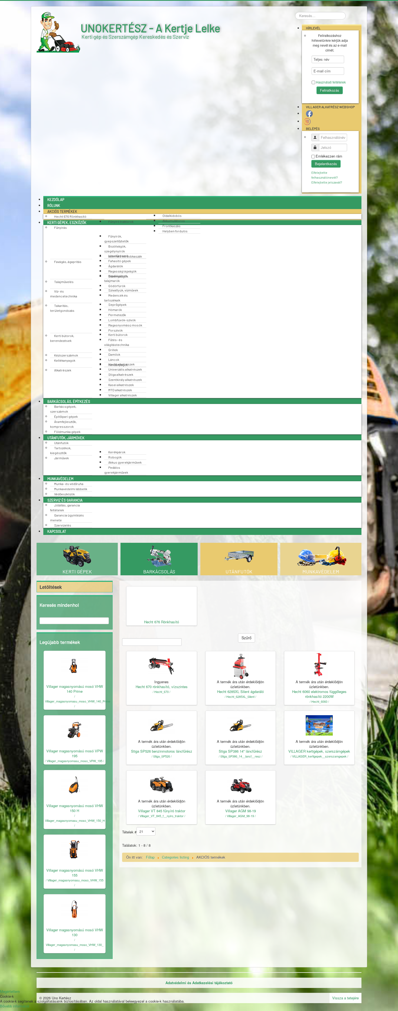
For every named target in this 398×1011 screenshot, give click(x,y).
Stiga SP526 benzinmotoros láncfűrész (161, 751)
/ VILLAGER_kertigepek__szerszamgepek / (319, 756)
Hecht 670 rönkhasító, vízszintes (162, 686)
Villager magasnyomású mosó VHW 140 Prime (74, 689)
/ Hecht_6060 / (319, 701)
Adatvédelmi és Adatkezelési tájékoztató (199, 982)
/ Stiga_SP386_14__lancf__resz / (240, 756)
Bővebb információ (14, 1006)
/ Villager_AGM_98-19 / (240, 816)
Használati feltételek (331, 82)
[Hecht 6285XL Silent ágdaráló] (240, 665)
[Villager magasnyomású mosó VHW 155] (74, 848)
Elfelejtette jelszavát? (326, 182)
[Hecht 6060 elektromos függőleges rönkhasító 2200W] (319, 665)
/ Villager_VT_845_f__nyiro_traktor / (161, 816)
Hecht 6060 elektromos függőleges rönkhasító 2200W (319, 694)
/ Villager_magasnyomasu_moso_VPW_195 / (74, 761)
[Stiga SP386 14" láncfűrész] (240, 724)
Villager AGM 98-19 (240, 810)
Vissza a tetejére (345, 997)
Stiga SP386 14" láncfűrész (240, 751)
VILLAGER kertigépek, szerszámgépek (319, 751)
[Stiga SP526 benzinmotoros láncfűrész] (161, 724)
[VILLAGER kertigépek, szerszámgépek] (319, 724)
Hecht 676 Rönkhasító (161, 621)
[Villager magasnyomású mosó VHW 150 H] (74, 784)
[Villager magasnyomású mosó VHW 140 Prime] (74, 664)
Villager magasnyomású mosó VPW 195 (74, 753)
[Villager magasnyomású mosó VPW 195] (74, 729)
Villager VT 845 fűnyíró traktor (161, 810)
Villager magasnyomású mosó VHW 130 (74, 932)
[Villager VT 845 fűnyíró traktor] (161, 784)
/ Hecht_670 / (161, 691)
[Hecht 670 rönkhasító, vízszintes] (161, 665)
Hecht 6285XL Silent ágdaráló (240, 691)
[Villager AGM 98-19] (240, 784)
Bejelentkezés (326, 163)
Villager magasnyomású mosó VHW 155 (74, 873)
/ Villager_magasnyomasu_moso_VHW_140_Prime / (77, 701)
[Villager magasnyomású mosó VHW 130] (74, 908)
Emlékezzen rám (329, 156)
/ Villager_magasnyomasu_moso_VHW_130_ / (74, 945)
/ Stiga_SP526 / (162, 756)
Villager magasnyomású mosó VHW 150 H (74, 808)
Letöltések (51, 587)
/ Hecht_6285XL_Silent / (240, 696)
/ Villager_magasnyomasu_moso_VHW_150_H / (75, 820)
